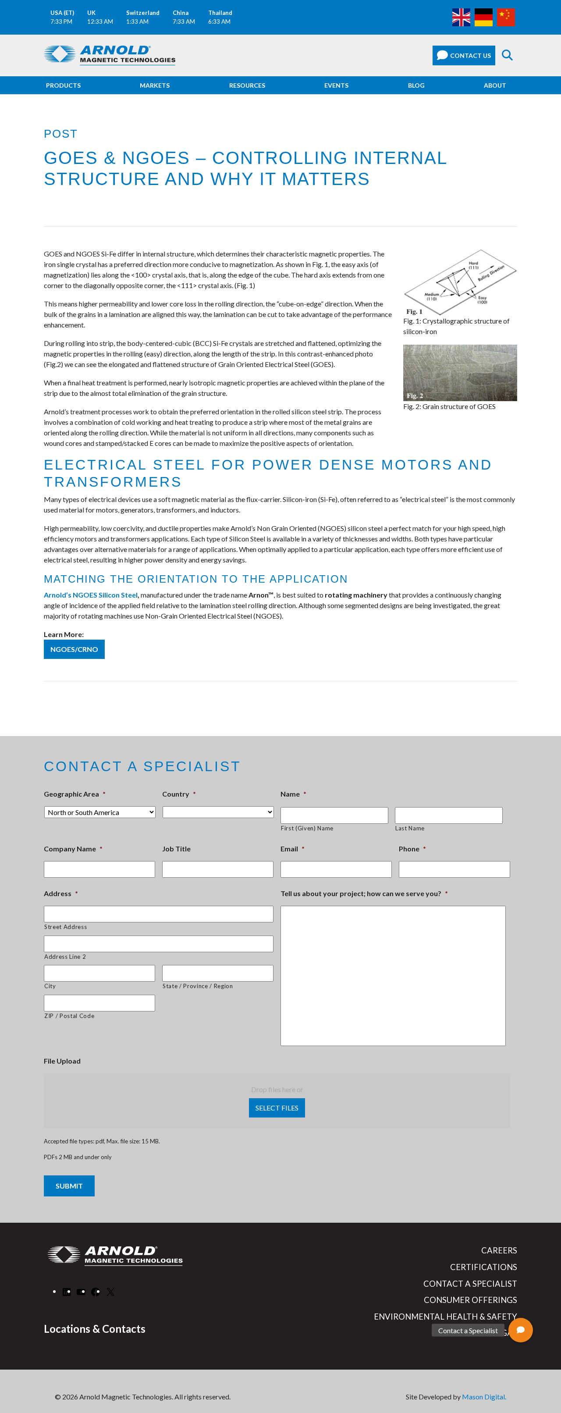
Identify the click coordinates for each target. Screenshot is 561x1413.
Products (63, 85)
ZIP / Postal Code (69, 1015)
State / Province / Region (198, 985)
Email (292, 848)
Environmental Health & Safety (445, 1316)
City (50, 985)
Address (61, 893)
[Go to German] (484, 16)
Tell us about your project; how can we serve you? (364, 893)
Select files (277, 1107)
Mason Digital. (484, 1396)
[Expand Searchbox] (507, 55)
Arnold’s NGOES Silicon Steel (91, 595)
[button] (520, 1330)
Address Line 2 (65, 956)
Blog (416, 85)
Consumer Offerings (470, 1300)
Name (293, 794)
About (495, 85)
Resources (247, 85)
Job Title (176, 848)
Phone (412, 848)
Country (179, 794)
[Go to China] (506, 16)
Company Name (73, 848)
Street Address (65, 926)
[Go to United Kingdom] (461, 16)
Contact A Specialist (470, 1283)
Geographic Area (75, 794)
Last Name (410, 828)
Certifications (483, 1267)
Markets (155, 85)
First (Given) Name (307, 828)
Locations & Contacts (95, 1328)
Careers (499, 1250)
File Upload (62, 1061)
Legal (504, 1333)
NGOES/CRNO (74, 649)
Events (336, 85)
